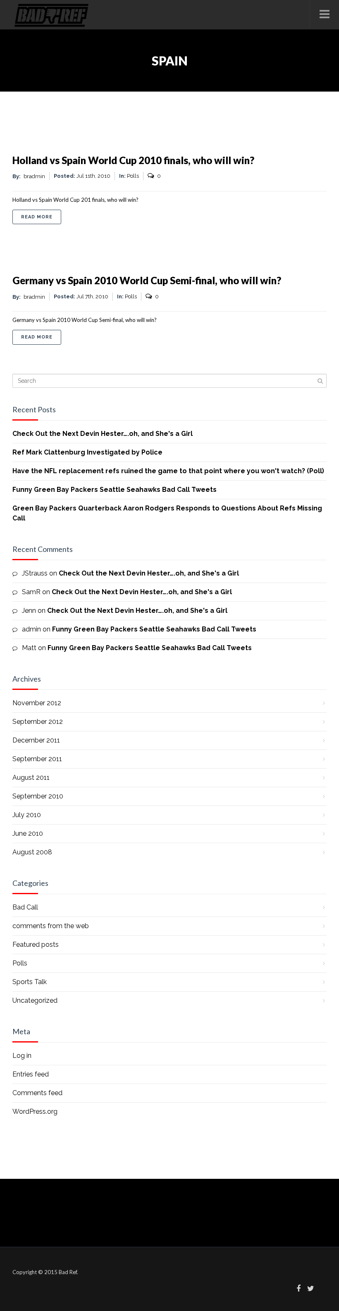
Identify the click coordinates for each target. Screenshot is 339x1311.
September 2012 (37, 722)
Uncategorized (34, 1000)
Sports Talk (29, 982)
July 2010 (26, 815)
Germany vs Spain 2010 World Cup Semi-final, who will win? (146, 280)
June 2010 (27, 833)
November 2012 (36, 703)
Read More (41, 217)
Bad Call (25, 907)
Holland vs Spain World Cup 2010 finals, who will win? (133, 160)
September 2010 (37, 796)
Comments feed (37, 1093)
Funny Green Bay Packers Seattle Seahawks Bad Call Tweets (114, 489)
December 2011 (36, 740)
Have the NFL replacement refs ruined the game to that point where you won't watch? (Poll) (168, 471)
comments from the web (50, 926)
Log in (21, 1055)
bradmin (34, 176)
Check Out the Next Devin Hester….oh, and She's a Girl (102, 434)
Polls (133, 176)
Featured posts (35, 944)
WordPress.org (34, 1111)
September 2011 (37, 759)
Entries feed (30, 1074)
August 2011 (31, 777)
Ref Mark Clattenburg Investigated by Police (87, 452)
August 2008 (32, 852)
